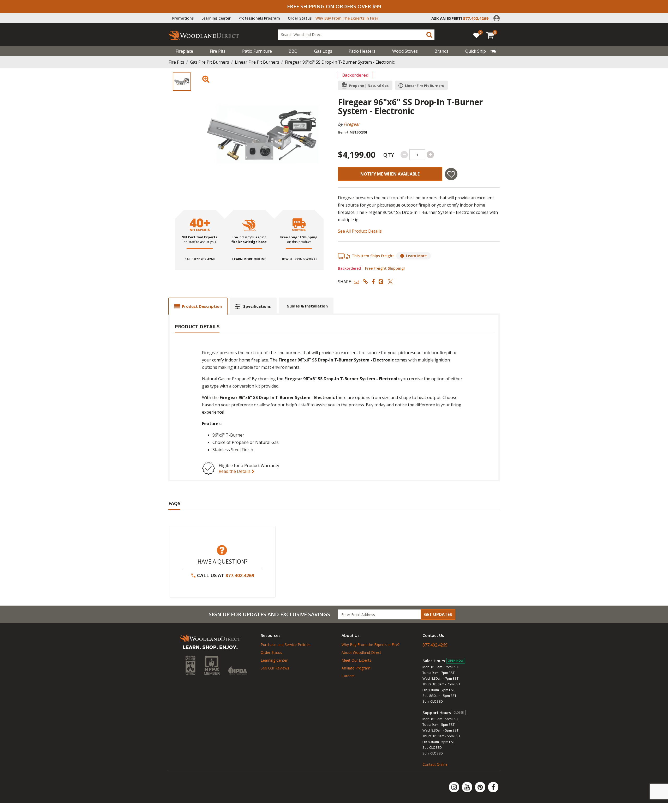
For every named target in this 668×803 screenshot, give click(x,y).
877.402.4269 (239, 575)
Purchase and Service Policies (286, 644)
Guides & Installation (307, 306)
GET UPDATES (438, 614)
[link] (481, 51)
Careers (348, 675)
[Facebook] (493, 787)
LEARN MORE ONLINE (249, 259)
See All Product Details (360, 231)
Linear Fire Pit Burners (257, 62)
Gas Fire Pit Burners (209, 62)
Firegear (352, 124)
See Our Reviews (275, 668)
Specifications (257, 306)
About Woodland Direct (361, 652)
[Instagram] (454, 787)
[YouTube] (467, 787)
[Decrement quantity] (404, 155)
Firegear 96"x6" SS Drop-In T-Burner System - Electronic (340, 62)
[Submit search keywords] (429, 34)
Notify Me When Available (390, 174)
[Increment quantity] (430, 155)
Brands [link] (441, 51)
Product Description (202, 306)
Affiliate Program (356, 668)
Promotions (183, 18)
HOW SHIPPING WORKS (299, 259)
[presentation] (181, 81)
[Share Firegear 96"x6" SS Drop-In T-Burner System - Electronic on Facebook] (373, 281)
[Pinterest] (481, 787)
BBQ (293, 51)
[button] (496, 18)
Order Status (300, 18)
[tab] (198, 306)
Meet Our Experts (356, 660)
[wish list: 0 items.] (476, 35)
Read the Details (235, 471)
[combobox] (356, 34)
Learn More (416, 255)
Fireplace (184, 51)
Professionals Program (259, 18)
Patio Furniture (257, 51)
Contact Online (435, 764)
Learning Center (216, 18)
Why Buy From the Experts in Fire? (370, 644)
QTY (388, 154)
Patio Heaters (362, 51)
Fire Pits (217, 51)
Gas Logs (323, 51)
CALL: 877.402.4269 (199, 259)
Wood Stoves (405, 51)
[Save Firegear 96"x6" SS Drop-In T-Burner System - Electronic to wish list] (451, 174)
